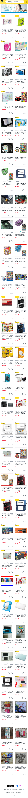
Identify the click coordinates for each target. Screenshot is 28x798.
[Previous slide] (2, 21)
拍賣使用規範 (18, 792)
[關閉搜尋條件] (12, 1)
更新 (23, 789)
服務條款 (8, 792)
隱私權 (12, 792)
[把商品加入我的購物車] (12, 37)
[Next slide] (12, 21)
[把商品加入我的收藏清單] (9, 37)
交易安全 (14, 795)
